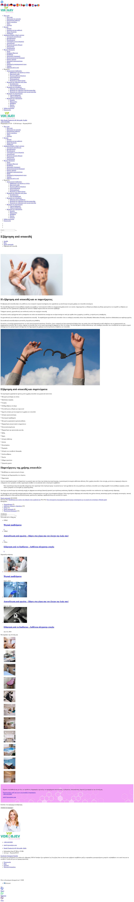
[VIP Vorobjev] (7, 12)
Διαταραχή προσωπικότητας (14, 61)
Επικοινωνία (7, 110)
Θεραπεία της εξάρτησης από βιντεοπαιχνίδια (22, 90)
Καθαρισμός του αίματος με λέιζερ (20, 72)
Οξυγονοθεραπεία (15, 77)
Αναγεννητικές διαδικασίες (14, 71)
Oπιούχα (12, 106)
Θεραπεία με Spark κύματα (17, 80)
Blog (5, 243)
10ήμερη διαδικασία (15, 97)
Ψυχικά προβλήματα (12, 525)
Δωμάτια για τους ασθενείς (14, 30)
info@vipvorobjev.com (9, 797)
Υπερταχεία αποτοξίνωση (14, 36)
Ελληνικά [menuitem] (7, 883)
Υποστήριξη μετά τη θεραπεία (15, 41)
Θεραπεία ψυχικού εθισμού (14, 45)
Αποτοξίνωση (11, 43)
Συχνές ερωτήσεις (12, 22)
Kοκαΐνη (12, 100)
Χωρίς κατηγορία (8, 244)
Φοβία (8, 62)
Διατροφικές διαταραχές (13, 56)
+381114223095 (5, 122)
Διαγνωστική (10, 46)
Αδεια (8, 23)
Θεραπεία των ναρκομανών (14, 98)
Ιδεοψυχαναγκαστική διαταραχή (16, 58)
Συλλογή (9, 25)
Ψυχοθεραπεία (11, 40)
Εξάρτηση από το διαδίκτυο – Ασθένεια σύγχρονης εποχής (29, 547)
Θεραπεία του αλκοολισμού (14, 93)
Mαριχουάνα (13, 101)
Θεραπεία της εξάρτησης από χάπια (17, 82)
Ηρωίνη (12, 105)
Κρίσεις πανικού (11, 59)
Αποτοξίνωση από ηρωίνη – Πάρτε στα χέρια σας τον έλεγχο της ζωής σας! (36, 536)
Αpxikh (6, 241)
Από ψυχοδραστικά (15, 85)
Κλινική (6, 27)
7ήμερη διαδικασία (15, 95)
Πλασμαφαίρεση (14, 79)
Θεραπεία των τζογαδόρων (14, 87)
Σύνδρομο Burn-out (12, 53)
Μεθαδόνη (13, 103)
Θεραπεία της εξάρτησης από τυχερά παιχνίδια (23, 92)
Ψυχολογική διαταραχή (10, 511)
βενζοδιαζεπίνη (14, 84)
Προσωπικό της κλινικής (14, 19)
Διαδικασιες (14, 35)
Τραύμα (9, 66)
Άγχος (8, 51)
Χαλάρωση (10, 33)
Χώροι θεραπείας (12, 32)
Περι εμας (6, 15)
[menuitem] (7, 883)
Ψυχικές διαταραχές (9, 49)
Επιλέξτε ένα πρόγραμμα (7, 807)
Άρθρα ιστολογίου (9, 108)
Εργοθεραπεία (11, 48)
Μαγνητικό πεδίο (15, 74)
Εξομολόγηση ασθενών (13, 20)
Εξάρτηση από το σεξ (13, 67)
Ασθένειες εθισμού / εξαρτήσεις (13, 506)
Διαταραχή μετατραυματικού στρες (17, 64)
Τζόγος (6, 507)
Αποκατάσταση (8, 504)
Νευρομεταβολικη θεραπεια (18, 75)
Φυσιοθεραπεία (11, 38)
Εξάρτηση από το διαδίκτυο (17, 88)
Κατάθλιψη (10, 54)
